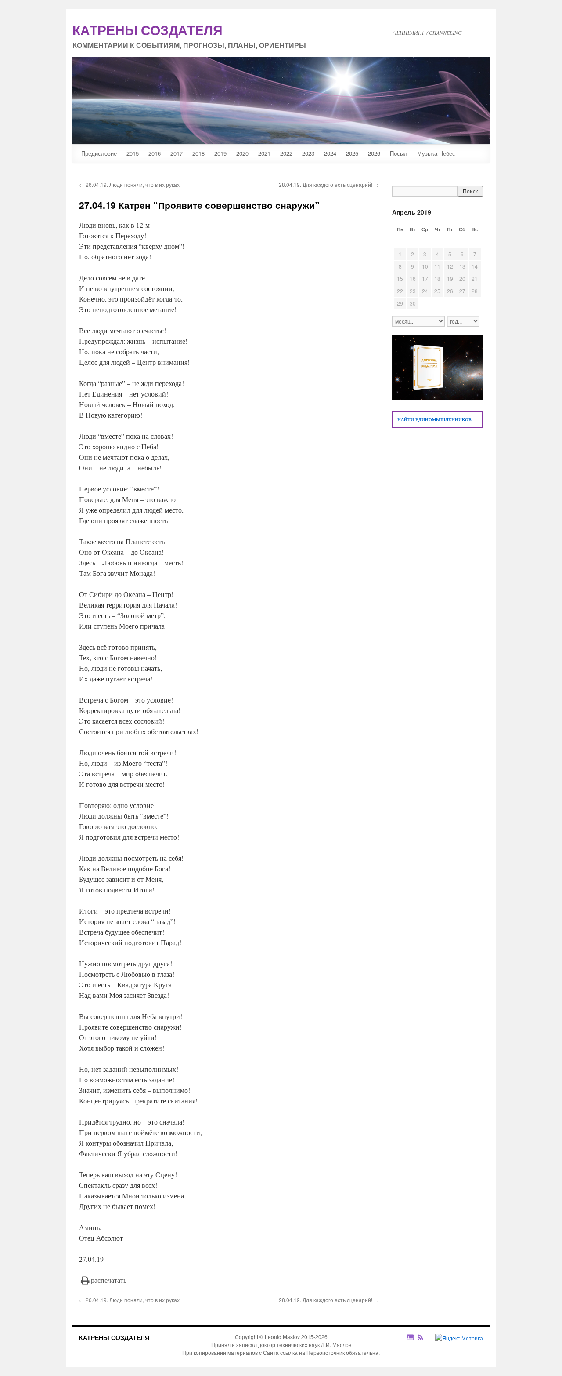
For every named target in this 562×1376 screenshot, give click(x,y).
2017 (176, 153)
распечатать (108, 1280)
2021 (264, 153)
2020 (242, 153)
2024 (330, 153)
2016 (154, 153)
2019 (220, 153)
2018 (198, 153)
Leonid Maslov (282, 1336)
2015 (132, 153)
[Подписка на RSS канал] (425, 1337)
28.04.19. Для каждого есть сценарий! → (329, 184)
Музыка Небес (436, 153)
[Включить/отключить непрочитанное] (410, 1337)
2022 (286, 153)
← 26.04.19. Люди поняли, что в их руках (129, 184)
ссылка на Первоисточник (312, 1352)
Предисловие (99, 153)
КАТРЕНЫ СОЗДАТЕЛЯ (114, 1337)
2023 (308, 153)
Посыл (398, 153)
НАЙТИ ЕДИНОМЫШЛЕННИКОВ (434, 419)
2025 (352, 153)
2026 (374, 153)
